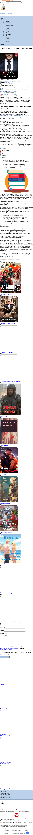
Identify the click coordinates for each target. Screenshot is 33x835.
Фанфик (7, 35)
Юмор (7, 40)
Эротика (8, 38)
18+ (15, 85)
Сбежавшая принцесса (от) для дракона (5, 735)
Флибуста (3, 11)
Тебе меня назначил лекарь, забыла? (5, 762)
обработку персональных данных (9, 648)
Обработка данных (6, 797)
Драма (7, 24)
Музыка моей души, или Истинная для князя (12, 622)
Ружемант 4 (3, 684)
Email (2, 630)
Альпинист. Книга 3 (5, 294)
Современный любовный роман (22, 115)
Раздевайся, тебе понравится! (8, 593)
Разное (7, 41)
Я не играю (3, 474)
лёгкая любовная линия (9, 89)
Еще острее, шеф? (5, 789)
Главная (3, 791)
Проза (7, 28)
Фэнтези (7, 37)
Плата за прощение (5, 445)
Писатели (3, 43)
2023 (10, 84)
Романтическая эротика (11, 87)
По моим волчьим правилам (7, 323)
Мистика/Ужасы (9, 25)
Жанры (2, 19)
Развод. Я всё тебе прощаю (7, 352)
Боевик (7, 21)
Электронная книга (14, 81)
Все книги (3, 18)
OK (27, 833)
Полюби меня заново (6, 532)
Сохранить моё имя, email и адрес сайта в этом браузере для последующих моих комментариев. (16, 653)
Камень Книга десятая (6, 564)
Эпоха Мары (3, 416)
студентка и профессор (13, 91)
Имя (1, 627)
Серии (2, 44)
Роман (7, 29)
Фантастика (8, 34)
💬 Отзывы (13, 94)
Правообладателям (6, 796)
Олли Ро (6, 82)
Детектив (8, 22)
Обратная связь (5, 793)
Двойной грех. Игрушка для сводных (10, 381)
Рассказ (7, 31)
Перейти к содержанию (6, 0)
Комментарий (4, 633)
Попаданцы (8, 27)
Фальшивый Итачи (5, 709)
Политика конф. (5, 794)
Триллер (8, 32)
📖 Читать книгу (4, 94)
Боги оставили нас (5, 503)
